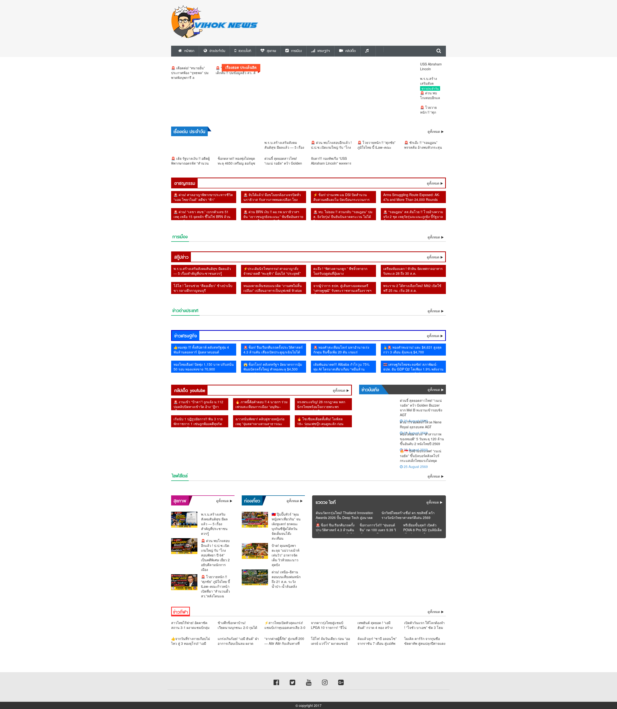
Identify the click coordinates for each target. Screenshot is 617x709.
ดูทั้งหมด (433, 183)
